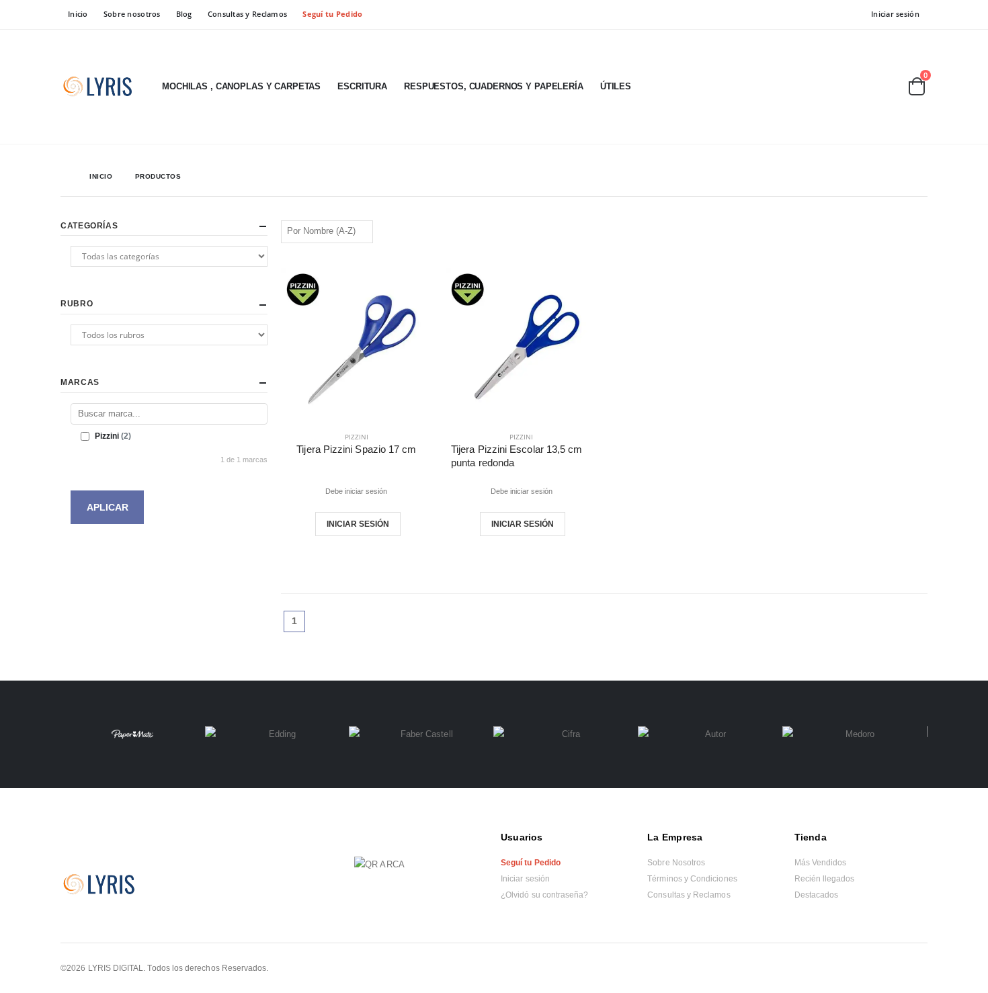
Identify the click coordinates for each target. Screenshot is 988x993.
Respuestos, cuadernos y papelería (493, 86)
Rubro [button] (76, 303)
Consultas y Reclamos (248, 14)
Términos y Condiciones (692, 878)
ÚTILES (615, 86)
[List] (921, 230)
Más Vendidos (820, 862)
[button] (883, 87)
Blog (184, 14)
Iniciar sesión (895, 14)
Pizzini (356, 436)
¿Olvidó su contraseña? (544, 895)
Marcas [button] (79, 382)
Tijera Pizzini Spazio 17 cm (356, 449)
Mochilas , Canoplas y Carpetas (241, 86)
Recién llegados (824, 878)
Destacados (816, 895)
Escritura (362, 86)
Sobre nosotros (132, 14)
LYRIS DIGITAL (116, 967)
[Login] (848, 87)
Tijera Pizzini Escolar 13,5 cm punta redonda (516, 455)
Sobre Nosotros (676, 862)
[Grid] (905, 230)
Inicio (78, 14)
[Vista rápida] (386, 524)
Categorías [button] (89, 225)
